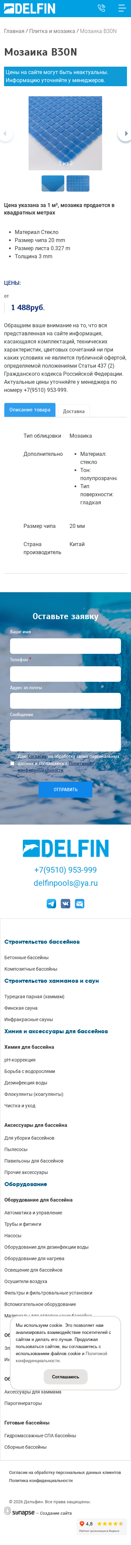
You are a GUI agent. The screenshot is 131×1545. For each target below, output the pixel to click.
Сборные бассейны (25, 1447)
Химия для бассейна (29, 1047)
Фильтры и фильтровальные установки (48, 1293)
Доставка (74, 411)
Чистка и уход (19, 1105)
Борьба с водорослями (29, 1071)
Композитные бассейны (30, 969)
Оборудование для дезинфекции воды (46, 1247)
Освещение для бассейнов (33, 1270)
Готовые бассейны (26, 1423)
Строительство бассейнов (42, 941)
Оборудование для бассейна (38, 1200)
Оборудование (25, 1184)
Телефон (19, 660)
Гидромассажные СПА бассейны (40, 1435)
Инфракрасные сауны (28, 1019)
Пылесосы (16, 1149)
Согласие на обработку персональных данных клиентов (65, 1472)
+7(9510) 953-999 (65, 870)
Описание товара (29, 409)
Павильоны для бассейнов (33, 1161)
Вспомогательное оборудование (40, 1304)
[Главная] (29, 8)
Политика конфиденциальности (41, 1480)
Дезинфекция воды (25, 1082)
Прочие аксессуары (26, 1172)
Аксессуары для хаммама (32, 1392)
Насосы (12, 1235)
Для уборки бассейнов (29, 1138)
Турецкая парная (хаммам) (34, 996)
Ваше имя (20, 632)
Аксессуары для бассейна (35, 1125)
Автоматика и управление (33, 1212)
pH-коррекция (20, 1060)
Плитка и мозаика (52, 31)
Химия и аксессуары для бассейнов (56, 1031)
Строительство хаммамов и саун (51, 980)
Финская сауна (21, 1008)
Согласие (37, 756)
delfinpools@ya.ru (66, 883)
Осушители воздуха (25, 1281)
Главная (14, 31)
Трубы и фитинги (22, 1224)
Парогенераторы (23, 1403)
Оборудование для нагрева (34, 1258)
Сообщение (21, 714)
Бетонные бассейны (26, 957)
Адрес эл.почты (26, 688)
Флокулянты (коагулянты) (33, 1094)
